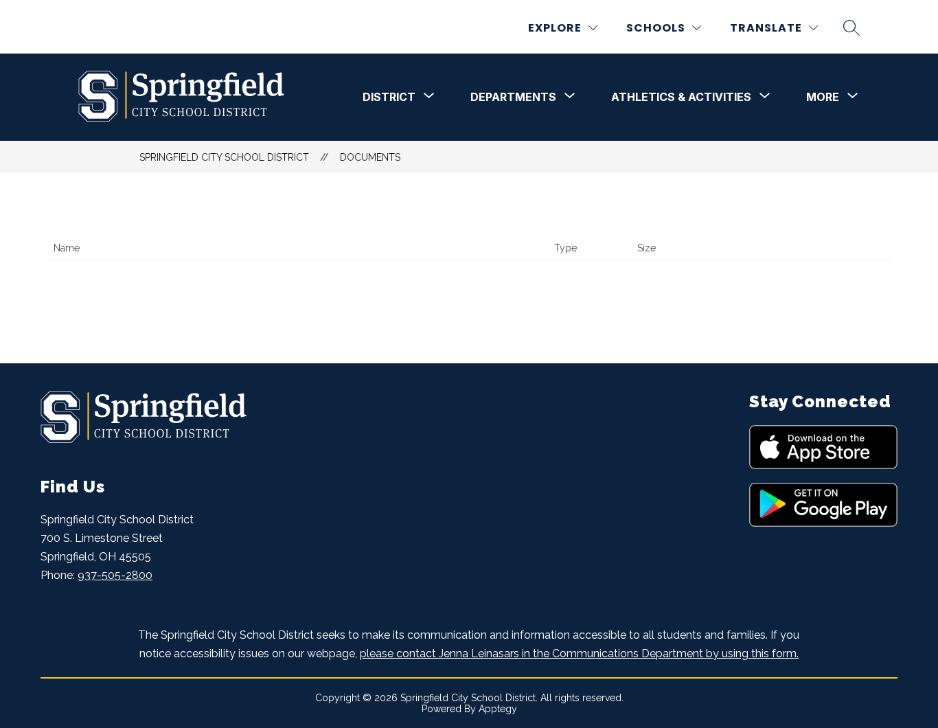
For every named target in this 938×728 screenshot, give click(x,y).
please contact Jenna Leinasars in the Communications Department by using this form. (579, 653)
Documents (370, 157)
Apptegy (498, 708)
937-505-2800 (115, 575)
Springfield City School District (224, 157)
